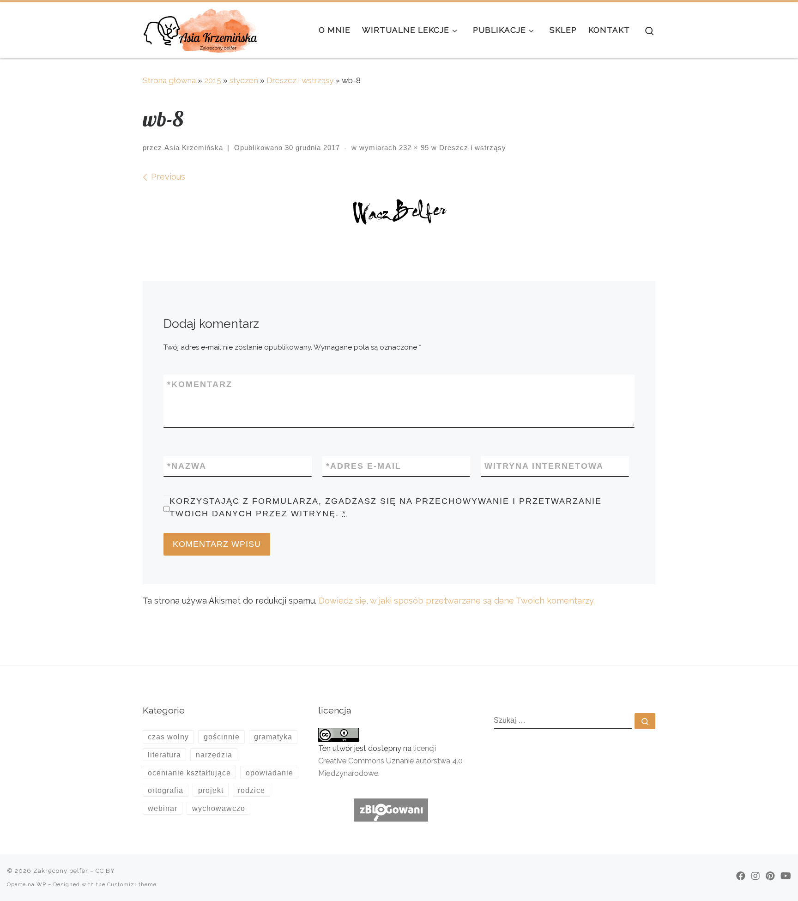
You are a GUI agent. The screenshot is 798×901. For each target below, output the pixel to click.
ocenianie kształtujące (189, 772)
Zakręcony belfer (60, 870)
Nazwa (186, 466)
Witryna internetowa (544, 466)
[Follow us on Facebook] (740, 876)
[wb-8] (399, 214)
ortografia (165, 790)
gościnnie (222, 736)
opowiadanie (269, 772)
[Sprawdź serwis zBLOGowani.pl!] (391, 809)
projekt (211, 790)
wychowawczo (218, 808)
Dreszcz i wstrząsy (299, 80)
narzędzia (214, 754)
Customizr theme (132, 884)
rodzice (251, 790)
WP (41, 884)
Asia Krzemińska (193, 147)
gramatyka (273, 736)
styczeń (244, 80)
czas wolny (168, 736)
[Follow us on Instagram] (755, 876)
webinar (162, 808)
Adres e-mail (363, 466)
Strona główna (169, 80)
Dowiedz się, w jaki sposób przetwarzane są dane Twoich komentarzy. (457, 600)
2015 (212, 80)
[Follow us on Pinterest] (770, 876)
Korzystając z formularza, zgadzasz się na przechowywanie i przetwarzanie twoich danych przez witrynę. (385, 507)
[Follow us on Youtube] (785, 876)
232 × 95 (413, 147)
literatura (164, 754)
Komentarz (199, 384)
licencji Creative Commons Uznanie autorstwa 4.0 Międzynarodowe (390, 761)
